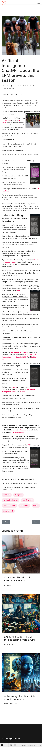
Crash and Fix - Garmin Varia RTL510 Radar (17, 579)
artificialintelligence (10, 500)
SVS (18, 290)
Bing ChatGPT (27, 500)
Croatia (14, 392)
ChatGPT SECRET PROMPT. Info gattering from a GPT (19, 638)
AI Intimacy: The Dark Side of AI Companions (19, 697)
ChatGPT (6, 495)
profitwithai (24, 506)
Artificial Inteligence (8, 86)
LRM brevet (7, 120)
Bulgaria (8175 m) (22, 357)
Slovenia (22, 392)
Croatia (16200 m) (30, 355)
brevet (35, 506)
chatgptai (18, 495)
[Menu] (39, 3)
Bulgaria (14, 387)
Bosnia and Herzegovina (19, 352)
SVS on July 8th (18, 432)
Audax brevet (8, 511)
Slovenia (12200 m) (9, 357)
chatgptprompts (9, 506)
